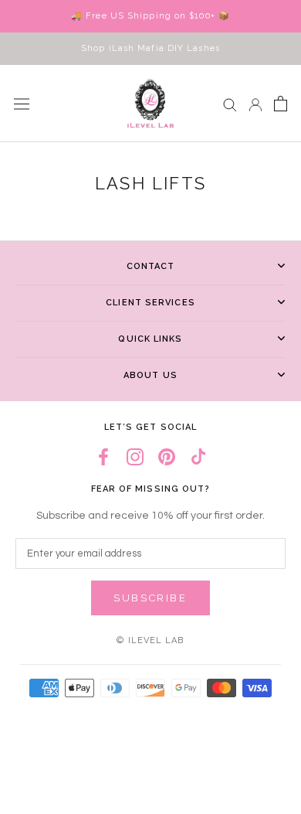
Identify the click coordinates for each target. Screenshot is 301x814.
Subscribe (150, 598)
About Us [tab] (150, 375)
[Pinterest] (166, 456)
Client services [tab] (150, 303)
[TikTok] (198, 456)
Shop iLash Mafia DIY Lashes (150, 48)
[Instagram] (135, 456)
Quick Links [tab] (150, 339)
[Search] (230, 104)
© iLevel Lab (150, 640)
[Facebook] (103, 456)
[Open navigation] (21, 103)
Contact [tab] (151, 266)
